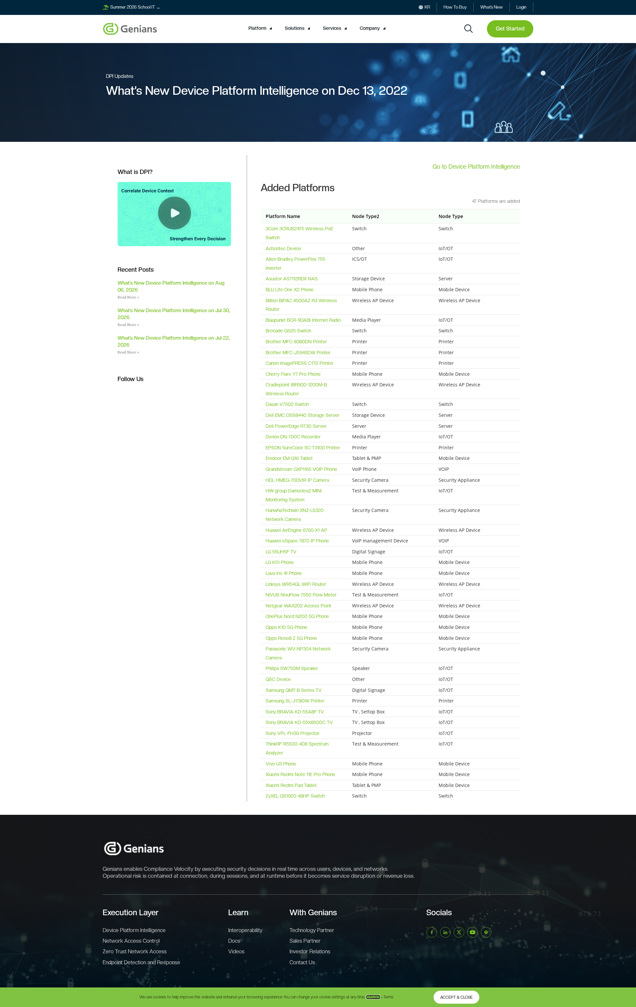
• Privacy (373, 997)
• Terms (387, 997)
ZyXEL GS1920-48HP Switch (295, 796)
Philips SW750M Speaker (292, 668)
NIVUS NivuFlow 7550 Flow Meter (301, 594)
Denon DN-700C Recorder (293, 436)
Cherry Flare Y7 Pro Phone (293, 374)
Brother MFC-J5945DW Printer (298, 352)
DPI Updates (119, 76)
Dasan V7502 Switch (287, 404)
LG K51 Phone (280, 562)
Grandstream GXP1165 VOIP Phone (301, 469)
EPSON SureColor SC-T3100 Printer (303, 447)
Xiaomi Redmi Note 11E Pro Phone (300, 774)
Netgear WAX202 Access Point (298, 605)
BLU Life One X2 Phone (290, 289)
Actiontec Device (283, 248)
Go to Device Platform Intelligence (476, 166)
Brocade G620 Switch (288, 330)
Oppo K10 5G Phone (286, 627)
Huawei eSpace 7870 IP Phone (297, 540)
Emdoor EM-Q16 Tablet (289, 458)
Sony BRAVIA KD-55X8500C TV (299, 722)
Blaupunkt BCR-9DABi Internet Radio (303, 320)
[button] (261, 28)
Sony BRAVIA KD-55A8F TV (295, 711)
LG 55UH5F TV (281, 551)
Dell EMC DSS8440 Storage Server (303, 415)
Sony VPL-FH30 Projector (293, 733)
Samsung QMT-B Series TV (294, 690)
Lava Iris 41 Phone (284, 573)
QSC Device (278, 679)
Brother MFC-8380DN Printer (296, 341)
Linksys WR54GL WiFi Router (296, 584)
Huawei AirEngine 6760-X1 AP (296, 530)
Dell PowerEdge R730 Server (296, 426)
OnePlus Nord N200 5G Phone (297, 616)
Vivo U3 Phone (281, 763)
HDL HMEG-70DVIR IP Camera (297, 480)
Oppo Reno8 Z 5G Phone (291, 638)
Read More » (128, 297)
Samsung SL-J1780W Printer (295, 700)
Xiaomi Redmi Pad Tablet (291, 785)
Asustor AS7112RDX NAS (292, 278)
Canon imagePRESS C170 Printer (300, 363)
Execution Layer (131, 912)
